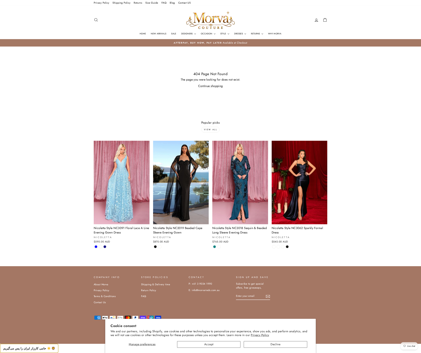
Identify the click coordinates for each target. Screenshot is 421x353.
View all (210, 129)
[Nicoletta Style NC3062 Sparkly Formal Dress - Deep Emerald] (278, 246)
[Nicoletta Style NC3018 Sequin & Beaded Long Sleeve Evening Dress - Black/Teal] (219, 246)
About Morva (101, 284)
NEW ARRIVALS (158, 33)
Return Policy (148, 290)
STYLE (223, 33)
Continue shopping (210, 86)
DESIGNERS (187, 33)
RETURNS (256, 33)
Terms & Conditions (105, 296)
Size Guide (151, 3)
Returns (138, 3)
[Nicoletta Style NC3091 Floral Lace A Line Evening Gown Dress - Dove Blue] (96, 246)
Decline (275, 344)
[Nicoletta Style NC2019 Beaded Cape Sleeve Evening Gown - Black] (155, 246)
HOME (143, 33)
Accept (208, 344)
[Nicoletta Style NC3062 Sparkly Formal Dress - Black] (287, 246)
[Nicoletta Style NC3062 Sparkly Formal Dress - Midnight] (273, 246)
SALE (173, 33)
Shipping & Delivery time (155, 284)
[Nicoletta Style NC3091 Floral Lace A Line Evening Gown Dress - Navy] (104, 246)
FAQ (163, 3)
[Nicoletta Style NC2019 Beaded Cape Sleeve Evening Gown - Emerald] (159, 246)
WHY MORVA (274, 33)
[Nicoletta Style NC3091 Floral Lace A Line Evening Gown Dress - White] (100, 246)
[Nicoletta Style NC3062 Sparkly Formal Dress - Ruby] (282, 246)
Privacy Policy (260, 335)
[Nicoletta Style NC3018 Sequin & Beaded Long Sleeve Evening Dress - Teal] (214, 246)
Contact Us (100, 302)
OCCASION (207, 33)
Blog (172, 3)
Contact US (184, 3)
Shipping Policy (121, 3)
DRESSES (239, 33)
